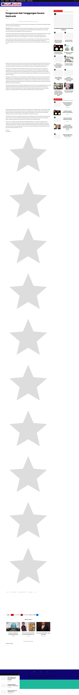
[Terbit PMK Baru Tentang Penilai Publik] (58, 73)
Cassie (7, 592)
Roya (35, 592)
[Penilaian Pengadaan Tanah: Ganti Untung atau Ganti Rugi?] (68, 73)
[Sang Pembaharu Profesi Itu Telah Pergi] (3, 685)
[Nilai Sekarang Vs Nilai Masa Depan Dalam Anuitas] (58, 36)
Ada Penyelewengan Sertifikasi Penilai (68, 91)
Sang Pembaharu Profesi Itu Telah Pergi (13, 685)
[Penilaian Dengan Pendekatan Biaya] (68, 59)
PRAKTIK (49, 4)
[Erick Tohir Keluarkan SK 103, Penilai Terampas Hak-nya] (28, 626)
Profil (2, 0)
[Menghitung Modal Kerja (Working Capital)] (63, 20)
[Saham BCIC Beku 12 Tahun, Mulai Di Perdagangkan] (3, 692)
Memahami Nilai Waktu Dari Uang (68, 41)
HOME (30, 4)
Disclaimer (12, 0)
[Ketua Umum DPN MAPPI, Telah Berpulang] (43, 626)
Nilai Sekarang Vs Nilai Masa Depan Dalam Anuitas (58, 41)
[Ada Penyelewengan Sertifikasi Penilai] (68, 86)
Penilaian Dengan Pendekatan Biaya (69, 64)
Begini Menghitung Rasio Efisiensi (67, 135)
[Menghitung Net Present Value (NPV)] (58, 48)
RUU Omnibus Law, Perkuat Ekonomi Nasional (12, 678)
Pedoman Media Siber (20, 0)
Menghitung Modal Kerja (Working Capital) (63, 29)
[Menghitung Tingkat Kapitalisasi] (68, 48)
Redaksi (7, 0)
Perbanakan (30, 592)
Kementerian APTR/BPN (22, 592)
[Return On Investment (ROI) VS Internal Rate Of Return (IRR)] (58, 59)
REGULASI (65, 4)
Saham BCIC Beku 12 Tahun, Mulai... (12, 691)
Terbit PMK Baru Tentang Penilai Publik (58, 78)
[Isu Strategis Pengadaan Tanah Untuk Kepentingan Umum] (57, 127)
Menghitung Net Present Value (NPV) (58, 53)
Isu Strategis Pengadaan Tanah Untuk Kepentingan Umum (67, 127)
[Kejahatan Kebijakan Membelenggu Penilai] (13, 626)
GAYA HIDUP (57, 4)
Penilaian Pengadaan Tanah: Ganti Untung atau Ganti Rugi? (68, 79)
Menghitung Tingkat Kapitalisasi (68, 53)
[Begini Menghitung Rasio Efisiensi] (57, 136)
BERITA (35, 4)
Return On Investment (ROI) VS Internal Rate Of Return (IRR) (58, 65)
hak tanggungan (13, 592)
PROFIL (72, 4)
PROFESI (42, 4)
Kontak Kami (29, 0)
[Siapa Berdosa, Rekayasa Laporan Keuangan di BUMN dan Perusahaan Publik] (58, 86)
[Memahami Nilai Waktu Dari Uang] (68, 36)
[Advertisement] (28, 53)
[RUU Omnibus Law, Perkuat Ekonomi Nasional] (3, 678)
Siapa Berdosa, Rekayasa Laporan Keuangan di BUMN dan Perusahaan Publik (58, 93)
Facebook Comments (9, 643)
